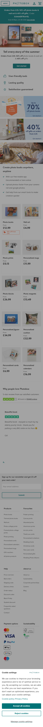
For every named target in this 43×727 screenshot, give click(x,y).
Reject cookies (21, 713)
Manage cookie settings (21, 721)
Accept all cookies (21, 706)
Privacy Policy (21, 699)
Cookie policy (8, 699)
